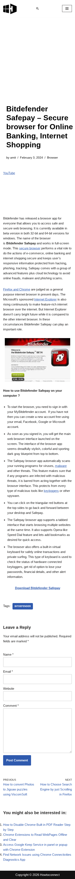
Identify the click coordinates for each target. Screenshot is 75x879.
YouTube (9, 173)
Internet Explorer (45, 299)
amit (13, 157)
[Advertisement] (37, 64)
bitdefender (23, 606)
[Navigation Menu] (67, 8)
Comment (11, 705)
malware (61, 466)
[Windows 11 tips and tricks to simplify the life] (10, 8)
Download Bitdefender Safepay (37, 588)
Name (8, 654)
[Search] (37, 8)
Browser (52, 157)
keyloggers (51, 490)
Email (8, 671)
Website (8, 688)
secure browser (29, 248)
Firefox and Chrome (16, 289)
